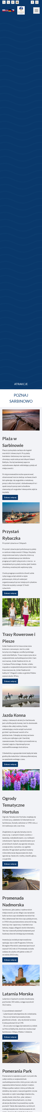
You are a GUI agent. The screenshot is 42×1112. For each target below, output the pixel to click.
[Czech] (12, 10)
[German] (9, 10)
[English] (6, 10)
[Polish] (3, 10)
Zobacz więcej (10, 497)
